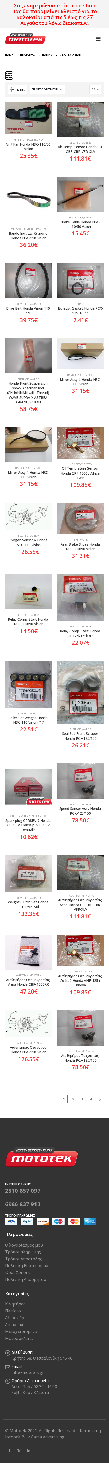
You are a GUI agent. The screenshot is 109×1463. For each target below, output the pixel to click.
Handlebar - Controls (80, 375)
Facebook (9, 1450)
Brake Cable (76, 217)
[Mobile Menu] (98, 38)
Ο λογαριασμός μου (24, 1245)
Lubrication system (80, 464)
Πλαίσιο (13, 1311)
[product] (28, 118)
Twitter (19, 1450)
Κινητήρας (15, 1304)
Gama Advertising (47, 1437)
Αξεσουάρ (14, 1317)
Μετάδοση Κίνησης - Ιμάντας (28, 229)
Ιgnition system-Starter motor (28, 816)
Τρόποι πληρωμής (23, 1252)
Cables (88, 217)
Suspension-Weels (28, 379)
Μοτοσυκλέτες (19, 1338)
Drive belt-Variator (28, 304)
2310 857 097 (23, 1190)
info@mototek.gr (27, 1372)
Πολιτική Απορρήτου (25, 1279)
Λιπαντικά (14, 1324)
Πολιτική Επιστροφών (26, 1265)
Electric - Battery (80, 142)
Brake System (80, 540)
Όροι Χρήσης (17, 1272)
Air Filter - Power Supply (28, 139)
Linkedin (28, 1450)
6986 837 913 (23, 1204)
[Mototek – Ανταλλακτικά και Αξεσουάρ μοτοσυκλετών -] (25, 38)
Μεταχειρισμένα (21, 1331)
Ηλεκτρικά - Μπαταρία (80, 896)
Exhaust (80, 304)
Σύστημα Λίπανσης (80, 971)
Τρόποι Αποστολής (23, 1259)
